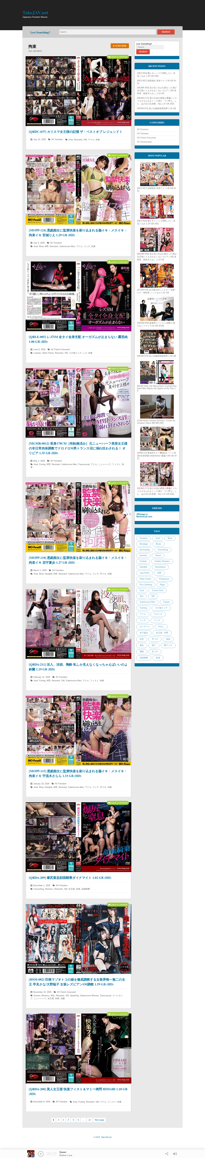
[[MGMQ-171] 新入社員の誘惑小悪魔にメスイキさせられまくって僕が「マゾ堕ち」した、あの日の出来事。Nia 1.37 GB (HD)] (157, 474)
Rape (162, 584)
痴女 (142, 645)
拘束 (98, 139)
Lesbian (37, 353)
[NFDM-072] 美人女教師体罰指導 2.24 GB (156, 108)
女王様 (72, 889)
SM (85, 139)
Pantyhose (164, 579)
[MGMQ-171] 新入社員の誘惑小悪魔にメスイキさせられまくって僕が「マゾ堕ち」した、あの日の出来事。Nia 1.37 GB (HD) (157, 101)
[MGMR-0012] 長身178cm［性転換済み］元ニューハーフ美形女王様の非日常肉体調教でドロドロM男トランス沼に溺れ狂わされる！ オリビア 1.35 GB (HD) (78, 448)
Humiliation (160, 567)
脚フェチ (168, 645)
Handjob (48, 574)
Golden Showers (162, 561)
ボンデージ (145, 626)
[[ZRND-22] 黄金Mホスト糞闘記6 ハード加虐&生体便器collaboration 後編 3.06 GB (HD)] (157, 439)
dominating (145, 549)
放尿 (168, 639)
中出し (161, 626)
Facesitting (39, 889)
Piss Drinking (146, 584)
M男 (47, 246)
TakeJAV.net (35, 12)
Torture (166, 602)
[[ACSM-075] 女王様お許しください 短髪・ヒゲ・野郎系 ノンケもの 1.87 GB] (157, 276)
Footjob (143, 561)
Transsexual (84, 464)
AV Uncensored (144, 142)
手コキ (103, 574)
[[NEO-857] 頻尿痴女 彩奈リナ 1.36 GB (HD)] (157, 174)
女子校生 (144, 633)
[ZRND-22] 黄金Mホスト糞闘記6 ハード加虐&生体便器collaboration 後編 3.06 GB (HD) (156, 456)
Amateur (144, 538)
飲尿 (158, 658)
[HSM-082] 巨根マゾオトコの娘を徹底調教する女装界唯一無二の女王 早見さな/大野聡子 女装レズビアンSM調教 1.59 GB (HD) (77, 982)
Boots (158, 544)
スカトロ (158, 614)
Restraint (78, 139)
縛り (154, 645)
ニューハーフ (104, 464)
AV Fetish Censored (60, 349)
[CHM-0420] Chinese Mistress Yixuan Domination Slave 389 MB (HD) (156, 421)
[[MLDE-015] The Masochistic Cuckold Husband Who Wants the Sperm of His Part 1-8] (157, 372)
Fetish (158, 555)
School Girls (157, 590)
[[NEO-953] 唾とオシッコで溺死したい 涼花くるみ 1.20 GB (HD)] (157, 207)
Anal (71, 139)
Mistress (49, 889)
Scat (142, 590)
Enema (37, 995)
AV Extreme (142, 129)
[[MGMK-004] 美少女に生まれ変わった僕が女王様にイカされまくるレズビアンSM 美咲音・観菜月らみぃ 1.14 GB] (157, 240)
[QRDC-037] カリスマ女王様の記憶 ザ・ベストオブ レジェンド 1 (75, 131)
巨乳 (142, 639)
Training (143, 608)
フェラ (87, 246)
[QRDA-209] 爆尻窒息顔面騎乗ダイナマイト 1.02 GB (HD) (70, 877)
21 (90, 1120)
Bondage (144, 544)
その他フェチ (75, 353)
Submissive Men (67, 246)
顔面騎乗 (86, 889)
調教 (142, 651)
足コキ (155, 651)
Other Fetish (48, 353)
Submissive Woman (89, 995)
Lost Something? (40, 32)
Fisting (42, 464)
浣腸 (63, 998)
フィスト (116, 464)
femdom (143, 555)
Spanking (74, 995)
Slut (141, 596)
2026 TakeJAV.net (102, 1137)
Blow (41, 246)
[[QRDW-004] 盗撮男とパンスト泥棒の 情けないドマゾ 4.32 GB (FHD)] (157, 309)
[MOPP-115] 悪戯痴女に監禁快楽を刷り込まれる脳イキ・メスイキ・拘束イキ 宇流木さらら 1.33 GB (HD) (78, 773)
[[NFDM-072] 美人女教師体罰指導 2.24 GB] (157, 342)
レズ (85, 353)
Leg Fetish (144, 573)
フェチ (143, 620)
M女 (53, 995)
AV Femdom (57, 139)
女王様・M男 (162, 633)
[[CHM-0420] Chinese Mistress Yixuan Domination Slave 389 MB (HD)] (157, 407)
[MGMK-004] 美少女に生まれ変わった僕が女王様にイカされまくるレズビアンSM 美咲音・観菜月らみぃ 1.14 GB (157, 90)
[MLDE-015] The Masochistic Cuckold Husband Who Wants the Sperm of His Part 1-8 (157, 388)
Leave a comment (119, 57)
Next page (99, 1120)
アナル (91, 139)
